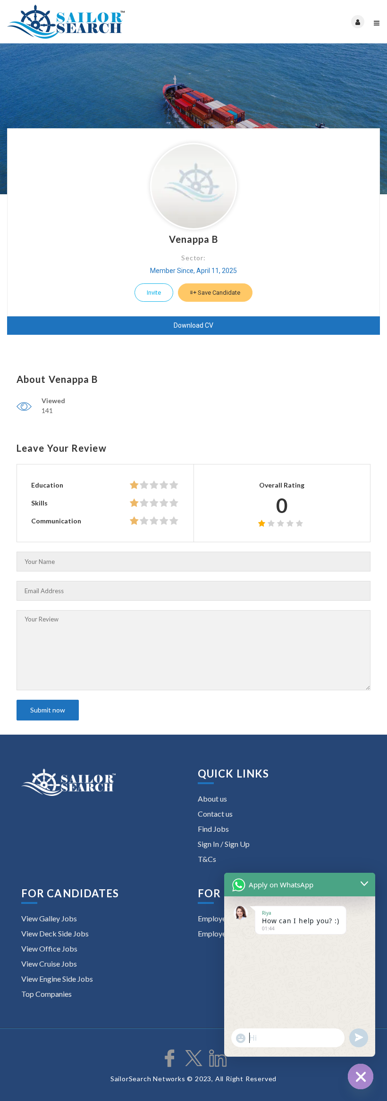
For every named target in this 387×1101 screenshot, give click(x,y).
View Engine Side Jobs (57, 978)
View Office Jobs (49, 948)
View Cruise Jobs (49, 963)
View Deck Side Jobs (55, 933)
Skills (39, 503)
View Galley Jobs (49, 918)
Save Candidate (218, 292)
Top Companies (46, 993)
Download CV (193, 325)
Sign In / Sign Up (224, 843)
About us (212, 798)
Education (47, 485)
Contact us (215, 813)
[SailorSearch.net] (100, 22)
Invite (154, 292)
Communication (56, 521)
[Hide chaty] (360, 1076)
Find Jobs (213, 828)
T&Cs (207, 858)
